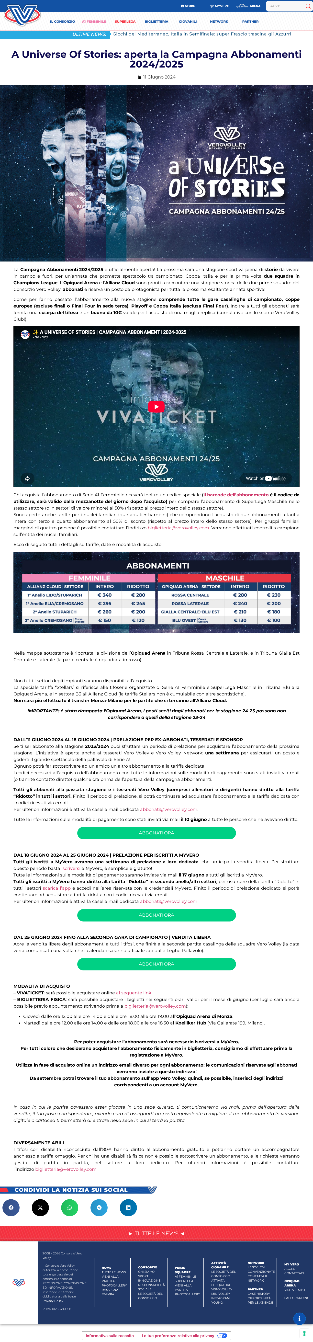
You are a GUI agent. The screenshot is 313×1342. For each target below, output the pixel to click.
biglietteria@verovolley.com (178, 528)
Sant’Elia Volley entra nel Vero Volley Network (166, 34)
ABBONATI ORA (156, 833)
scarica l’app (57, 888)
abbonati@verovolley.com (168, 809)
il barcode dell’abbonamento (236, 495)
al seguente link (133, 993)
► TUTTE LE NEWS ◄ (156, 1233)
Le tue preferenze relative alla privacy (178, 1335)
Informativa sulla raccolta (110, 1335)
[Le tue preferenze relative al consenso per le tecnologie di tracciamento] (304, 1333)
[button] (11, 1207)
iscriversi (71, 868)
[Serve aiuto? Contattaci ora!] (299, 1319)
